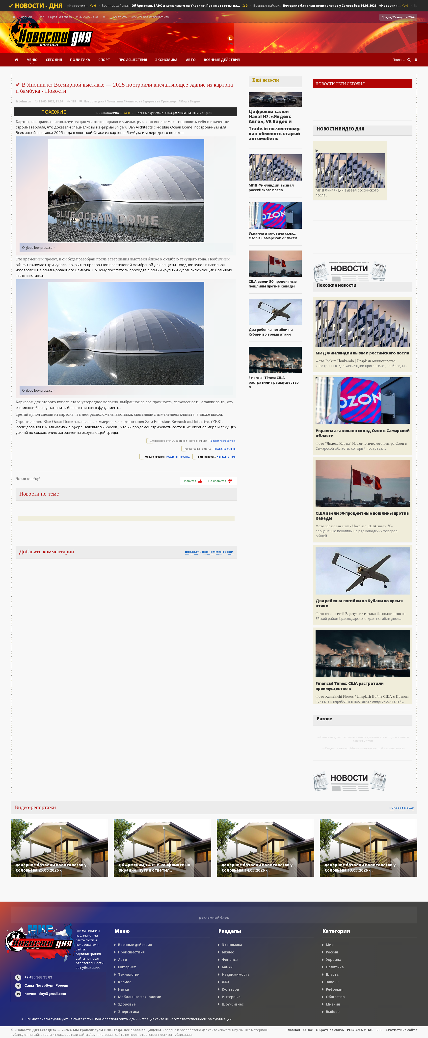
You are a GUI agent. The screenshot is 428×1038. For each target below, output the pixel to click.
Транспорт (169, 101)
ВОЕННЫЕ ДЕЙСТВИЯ (222, 59)
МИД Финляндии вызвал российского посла (271, 187)
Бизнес (228, 952)
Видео (195, 101)
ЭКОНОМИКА (166, 59)
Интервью (231, 996)
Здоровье (150, 101)
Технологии (128, 974)
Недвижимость (235, 974)
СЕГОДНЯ (54, 59)
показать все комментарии (209, 551)
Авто (122, 959)
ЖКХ (225, 981)
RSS (106, 17)
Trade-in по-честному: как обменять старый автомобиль (274, 133)
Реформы (334, 989)
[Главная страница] (16, 59)
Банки (227, 967)
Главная (25, 17)
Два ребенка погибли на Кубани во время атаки (271, 331)
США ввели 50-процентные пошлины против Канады (273, 283)
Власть (332, 974)
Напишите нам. (226, 456)
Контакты (119, 17)
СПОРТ (104, 59)
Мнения (333, 1004)
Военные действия (168, 5)
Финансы (230, 959)
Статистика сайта (401, 1030)
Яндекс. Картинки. (225, 448)
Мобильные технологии (139, 996)
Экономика (232, 944)
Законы (332, 981)
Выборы (333, 1011)
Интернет (127, 967)
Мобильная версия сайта (150, 17)
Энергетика (128, 1011)
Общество (335, 996)
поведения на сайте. (177, 456)
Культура (132, 101)
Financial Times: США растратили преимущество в (274, 382)
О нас (39, 17)
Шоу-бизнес (232, 1004)
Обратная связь (60, 17)
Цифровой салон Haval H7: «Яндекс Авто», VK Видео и (270, 116)
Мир (183, 101)
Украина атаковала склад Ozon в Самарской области (273, 235)
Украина (333, 959)
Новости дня (94, 101)
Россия (332, 952)
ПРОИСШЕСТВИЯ (132, 59)
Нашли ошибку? (28, 479)
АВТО (190, 59)
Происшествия (131, 952)
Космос (124, 981)
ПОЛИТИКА (80, 59)
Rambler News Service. (223, 440)
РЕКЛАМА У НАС (87, 17)
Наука (123, 989)
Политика (115, 101)
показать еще (401, 807)
